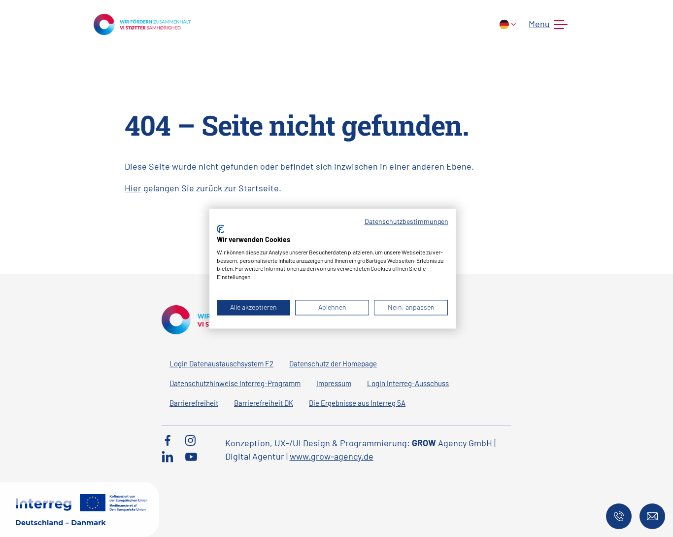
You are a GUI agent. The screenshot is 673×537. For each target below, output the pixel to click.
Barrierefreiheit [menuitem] (193, 402)
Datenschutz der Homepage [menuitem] (333, 363)
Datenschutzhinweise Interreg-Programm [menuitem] (235, 383)
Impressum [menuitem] (333, 383)
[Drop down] (508, 24)
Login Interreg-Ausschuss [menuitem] (408, 383)
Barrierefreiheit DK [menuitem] (263, 402)
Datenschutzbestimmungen (406, 221)
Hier (133, 187)
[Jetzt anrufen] (619, 516)
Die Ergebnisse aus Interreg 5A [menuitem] (357, 402)
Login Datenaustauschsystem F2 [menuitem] (221, 363)
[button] (546, 25)
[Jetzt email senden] (652, 516)
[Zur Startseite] (142, 23)
